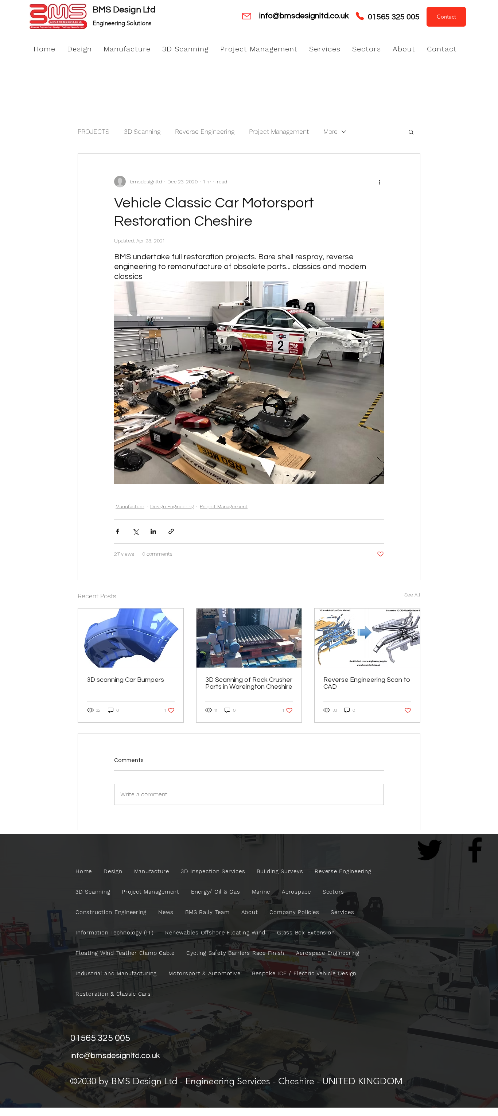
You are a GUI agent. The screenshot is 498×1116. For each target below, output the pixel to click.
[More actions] (379, 181)
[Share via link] (171, 531)
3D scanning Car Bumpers (125, 679)
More (330, 131)
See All (412, 595)
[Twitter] (429, 850)
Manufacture (130, 506)
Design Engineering (172, 506)
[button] (411, 132)
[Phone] (360, 16)
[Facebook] (475, 850)
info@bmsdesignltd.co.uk (304, 16)
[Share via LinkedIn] (153, 531)
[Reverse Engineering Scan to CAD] (367, 638)
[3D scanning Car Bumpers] (130, 638)
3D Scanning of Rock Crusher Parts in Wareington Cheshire (248, 683)
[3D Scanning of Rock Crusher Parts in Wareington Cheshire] (249, 638)
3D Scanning (142, 131)
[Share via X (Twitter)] (135, 531)
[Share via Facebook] (117, 531)
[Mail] (246, 16)
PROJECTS (93, 131)
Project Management (279, 131)
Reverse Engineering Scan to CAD (366, 683)
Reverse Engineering (204, 131)
